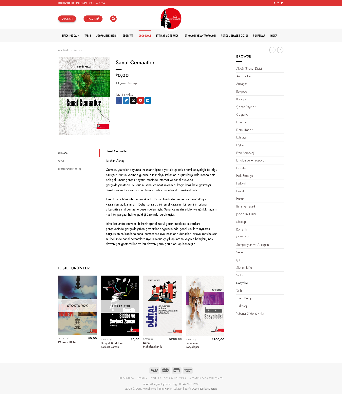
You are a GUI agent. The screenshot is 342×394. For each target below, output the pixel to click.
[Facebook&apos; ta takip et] (274, 3)
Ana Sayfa (63, 50)
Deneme (242, 122)
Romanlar (259, 35)
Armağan (242, 84)
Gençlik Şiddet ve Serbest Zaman (112, 345)
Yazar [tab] (61, 161)
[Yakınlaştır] (63, 130)
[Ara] (113, 18)
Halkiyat (241, 183)
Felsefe (241, 168)
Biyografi (241, 99)
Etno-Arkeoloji (245, 153)
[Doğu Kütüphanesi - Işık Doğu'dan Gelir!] (171, 19)
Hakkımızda (69, 35)
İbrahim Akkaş (124, 94)
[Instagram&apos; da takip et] (278, 3)
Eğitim (240, 145)
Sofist (239, 275)
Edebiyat (128, 35)
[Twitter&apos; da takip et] (282, 3)
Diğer (273, 35)
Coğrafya (242, 114)
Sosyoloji (145, 35)
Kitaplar (155, 378)
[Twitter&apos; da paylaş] (126, 100)
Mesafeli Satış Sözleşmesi (206, 378)
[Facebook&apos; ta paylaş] (119, 100)
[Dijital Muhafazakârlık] (162, 306)
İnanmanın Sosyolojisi (192, 345)
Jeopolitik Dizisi (106, 35)
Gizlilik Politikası (175, 378)
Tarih (88, 35)
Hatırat (240, 191)
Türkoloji (241, 306)
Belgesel (242, 91)
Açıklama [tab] (62, 152)
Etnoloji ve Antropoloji (200, 35)
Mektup (241, 221)
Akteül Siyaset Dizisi (234, 35)
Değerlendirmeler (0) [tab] (69, 169)
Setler (240, 252)
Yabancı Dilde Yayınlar (250, 313)
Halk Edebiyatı (245, 175)
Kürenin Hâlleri (67, 342)
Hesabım (142, 378)
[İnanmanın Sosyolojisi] (205, 306)
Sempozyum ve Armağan (252, 244)
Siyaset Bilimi (244, 267)
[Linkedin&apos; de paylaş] (147, 100)
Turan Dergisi (244, 298)
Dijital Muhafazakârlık (152, 344)
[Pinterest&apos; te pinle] (140, 100)
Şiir (238, 260)
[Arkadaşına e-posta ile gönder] (133, 100)
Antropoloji (243, 76)
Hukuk (240, 198)
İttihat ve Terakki (168, 35)
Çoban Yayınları (246, 107)
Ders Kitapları (244, 130)
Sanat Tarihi (243, 237)
